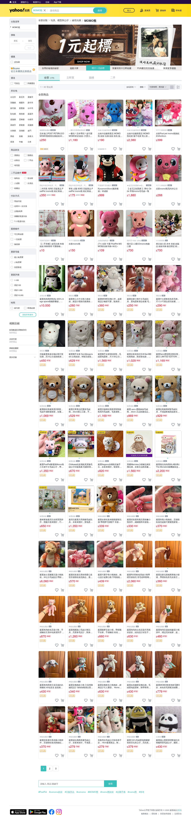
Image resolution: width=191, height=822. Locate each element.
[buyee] (22, 69)
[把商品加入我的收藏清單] (62, 149)
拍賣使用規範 (165, 813)
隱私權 (154, 813)
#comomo (81, 792)
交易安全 (178, 813)
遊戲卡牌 (74, 68)
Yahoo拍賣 (19, 10)
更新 (179, 810)
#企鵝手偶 (120, 792)
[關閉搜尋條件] (44, 10)
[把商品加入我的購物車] (91, 149)
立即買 (70, 77)
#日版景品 (69, 792)
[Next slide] (63, 112)
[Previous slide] (40, 112)
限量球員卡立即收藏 (121, 68)
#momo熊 (132, 792)
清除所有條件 (27, 314)
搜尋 (110, 783)
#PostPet (42, 792)
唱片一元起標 (98, 67)
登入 (129, 10)
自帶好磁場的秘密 (50, 68)
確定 (29, 47)
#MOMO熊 (93, 792)
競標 (91, 77)
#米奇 (141, 792)
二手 (112, 77)
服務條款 (144, 813)
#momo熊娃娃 (107, 792)
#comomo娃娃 (56, 792)
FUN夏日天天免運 (145, 68)
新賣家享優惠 (169, 68)
